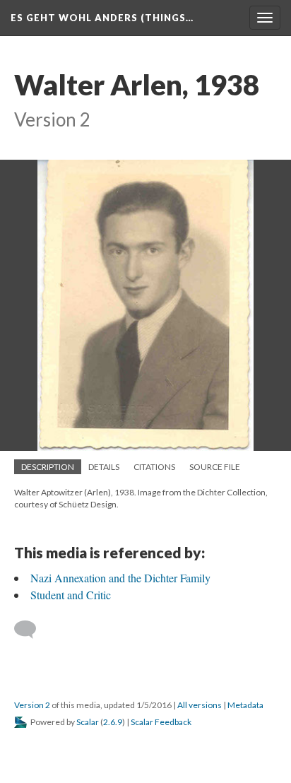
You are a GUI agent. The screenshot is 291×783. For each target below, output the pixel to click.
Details (103, 466)
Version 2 (32, 705)
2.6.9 (112, 722)
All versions (199, 705)
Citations (154, 466)
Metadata (245, 705)
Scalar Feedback (161, 722)
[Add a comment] (31, 629)
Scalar (87, 722)
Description (47, 466)
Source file (214, 466)
